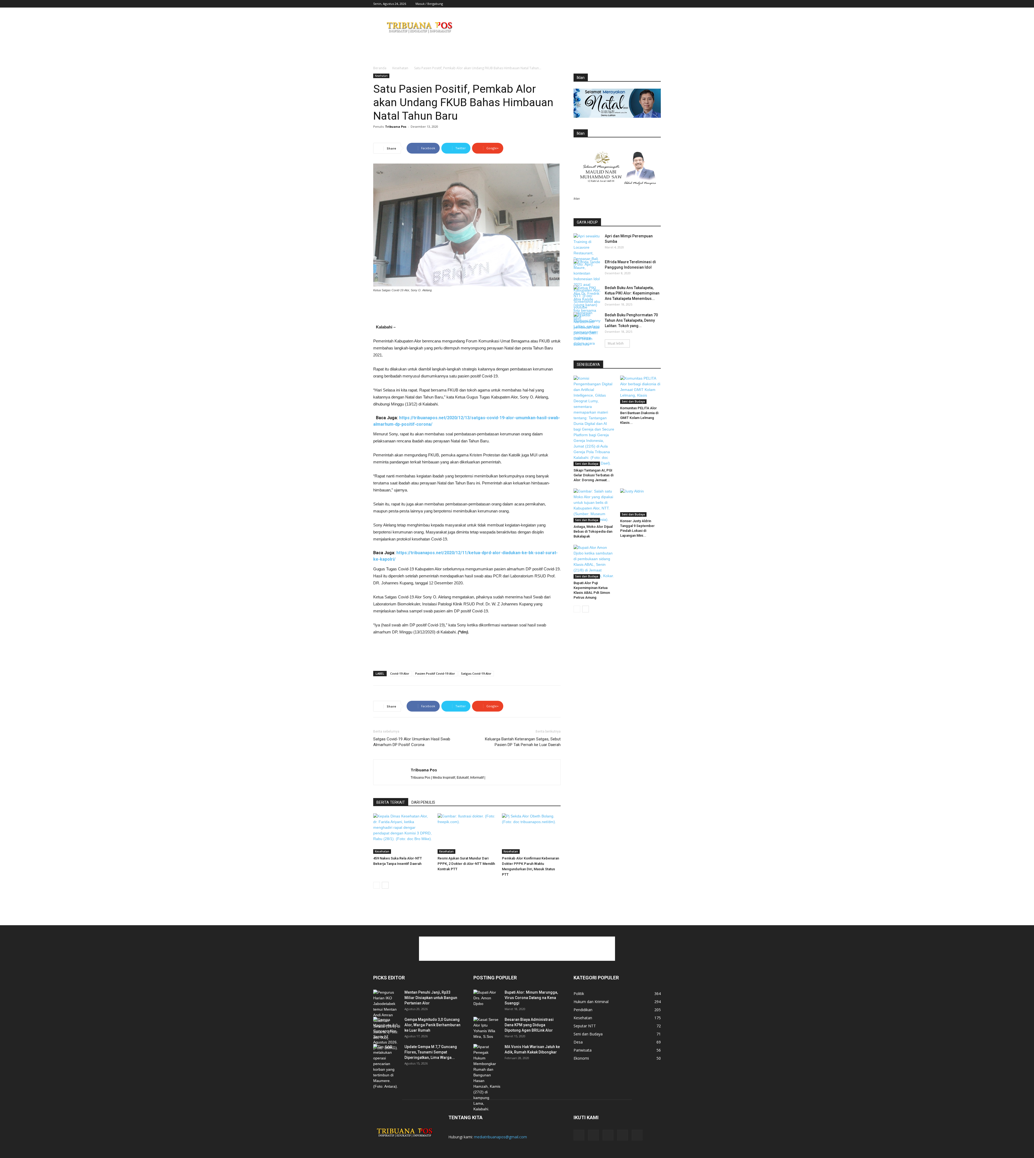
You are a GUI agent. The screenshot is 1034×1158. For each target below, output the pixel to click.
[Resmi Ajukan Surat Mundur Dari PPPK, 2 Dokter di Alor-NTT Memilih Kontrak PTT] (467, 833)
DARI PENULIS (423, 802)
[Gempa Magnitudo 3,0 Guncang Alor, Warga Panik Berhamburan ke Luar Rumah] (386, 1034)
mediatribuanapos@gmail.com (500, 1136)
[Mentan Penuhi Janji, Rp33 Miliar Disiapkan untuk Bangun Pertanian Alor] (386, 1015)
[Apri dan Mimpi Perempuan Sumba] (587, 250)
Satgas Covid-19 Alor (476, 673)
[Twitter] (648, 4)
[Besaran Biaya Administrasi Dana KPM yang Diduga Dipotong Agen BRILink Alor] (486, 1028)
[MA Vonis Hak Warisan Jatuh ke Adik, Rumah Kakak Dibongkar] (486, 1078)
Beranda (379, 68)
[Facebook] (621, 4)
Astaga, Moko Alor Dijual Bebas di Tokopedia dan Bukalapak (593, 531)
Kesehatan (400, 68)
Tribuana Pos (395, 126)
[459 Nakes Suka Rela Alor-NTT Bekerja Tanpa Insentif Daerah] (402, 833)
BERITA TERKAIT (390, 802)
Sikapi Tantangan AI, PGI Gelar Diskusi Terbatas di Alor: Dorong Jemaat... (593, 475)
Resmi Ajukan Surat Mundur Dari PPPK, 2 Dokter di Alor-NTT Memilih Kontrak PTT (466, 863)
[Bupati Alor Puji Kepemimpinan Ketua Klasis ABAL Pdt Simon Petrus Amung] (594, 562)
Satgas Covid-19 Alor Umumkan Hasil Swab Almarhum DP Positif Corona (411, 742)
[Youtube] (657, 4)
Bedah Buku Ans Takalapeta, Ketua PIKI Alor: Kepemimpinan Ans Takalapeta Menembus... (632, 293)
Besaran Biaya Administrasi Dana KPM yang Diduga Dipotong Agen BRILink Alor (529, 1024)
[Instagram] (630, 4)
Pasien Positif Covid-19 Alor (435, 673)
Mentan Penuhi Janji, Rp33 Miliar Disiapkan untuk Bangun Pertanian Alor (430, 997)
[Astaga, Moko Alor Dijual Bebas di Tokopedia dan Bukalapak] (594, 505)
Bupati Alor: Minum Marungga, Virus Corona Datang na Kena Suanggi (531, 997)
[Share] (639, 4)
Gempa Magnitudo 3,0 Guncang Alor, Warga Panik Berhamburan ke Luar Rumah (432, 1024)
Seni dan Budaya (586, 464)
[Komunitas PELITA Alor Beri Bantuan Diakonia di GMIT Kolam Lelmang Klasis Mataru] (640, 390)
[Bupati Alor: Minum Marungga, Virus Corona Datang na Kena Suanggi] (486, 999)
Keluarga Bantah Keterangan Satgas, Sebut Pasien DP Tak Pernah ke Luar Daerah (523, 742)
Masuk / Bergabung (429, 4)
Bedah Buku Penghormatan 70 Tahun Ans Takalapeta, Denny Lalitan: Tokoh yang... (631, 320)
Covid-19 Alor (399, 673)
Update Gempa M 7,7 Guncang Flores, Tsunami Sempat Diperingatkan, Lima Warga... (430, 1052)
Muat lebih (616, 343)
